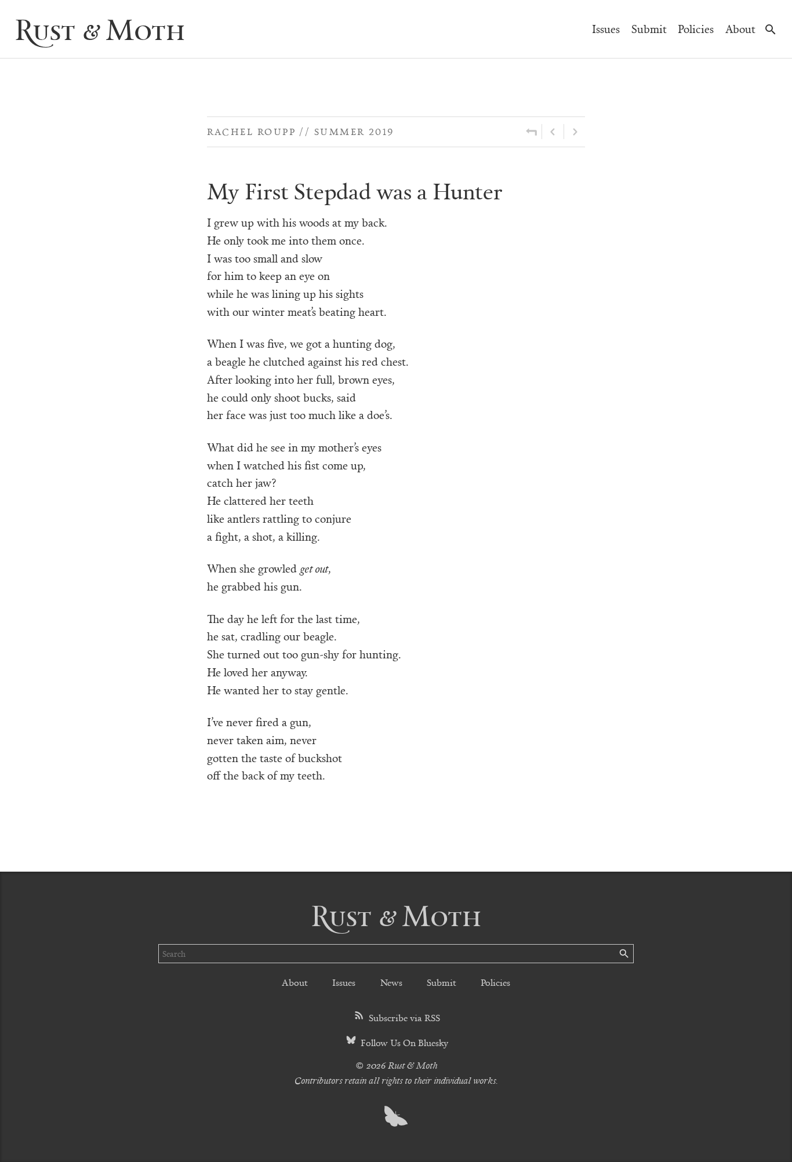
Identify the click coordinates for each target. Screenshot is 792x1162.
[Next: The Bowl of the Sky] (574, 131)
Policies (696, 29)
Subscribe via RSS (403, 1017)
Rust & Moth (99, 29)
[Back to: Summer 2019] (531, 131)
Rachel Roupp (251, 131)
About (740, 29)
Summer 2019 (354, 131)
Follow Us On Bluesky (403, 1042)
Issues (606, 29)
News (391, 982)
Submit (649, 29)
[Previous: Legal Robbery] (553, 131)
